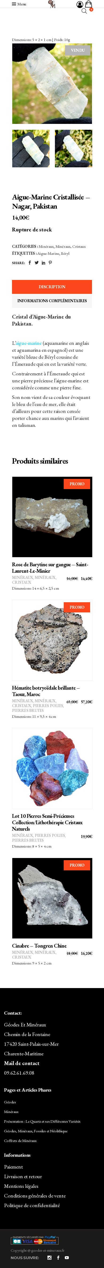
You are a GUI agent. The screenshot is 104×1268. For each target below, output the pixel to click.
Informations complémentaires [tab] (52, 300)
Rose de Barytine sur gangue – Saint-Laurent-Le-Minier (50, 567)
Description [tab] (52, 286)
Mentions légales (21, 1185)
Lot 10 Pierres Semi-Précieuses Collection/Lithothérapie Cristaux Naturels (47, 822)
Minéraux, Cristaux (70, 246)
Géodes (10, 1101)
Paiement (13, 1166)
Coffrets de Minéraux (20, 1140)
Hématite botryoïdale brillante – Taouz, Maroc (46, 691)
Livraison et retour (23, 1176)
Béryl (65, 253)
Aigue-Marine (48, 253)
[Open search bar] (84, 10)
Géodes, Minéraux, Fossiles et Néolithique (35, 1130)
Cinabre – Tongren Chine (39, 945)
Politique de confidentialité (32, 1205)
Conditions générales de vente (35, 1195)
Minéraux (46, 246)
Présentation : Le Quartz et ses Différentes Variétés (42, 1121)
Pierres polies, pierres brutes (38, 708)
